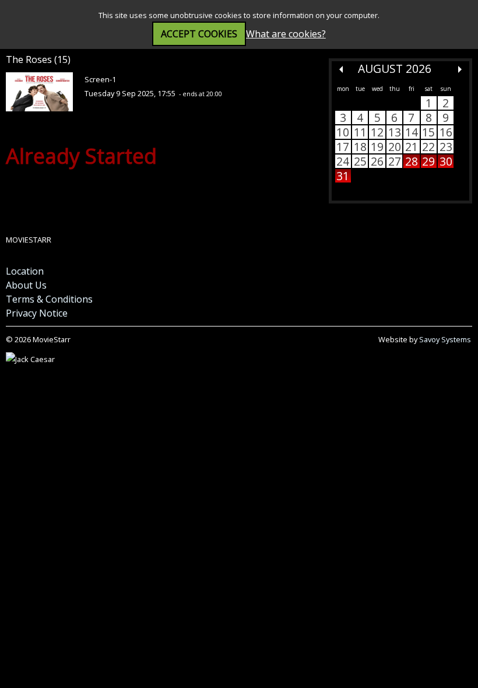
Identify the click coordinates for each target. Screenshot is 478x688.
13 (394, 132)
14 (411, 132)
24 (342, 161)
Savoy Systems (445, 339)
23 (446, 146)
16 (446, 132)
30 (446, 161)
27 (394, 161)
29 (428, 161)
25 (360, 161)
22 (428, 146)
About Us (26, 285)
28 (411, 161)
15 (428, 132)
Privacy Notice (37, 313)
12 (377, 132)
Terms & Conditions (49, 299)
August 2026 (394, 68)
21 (411, 146)
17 (342, 146)
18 (360, 146)
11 (360, 132)
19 (377, 146)
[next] (460, 69)
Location (25, 271)
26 (377, 161)
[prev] (341, 69)
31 (342, 175)
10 (342, 132)
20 (394, 146)
